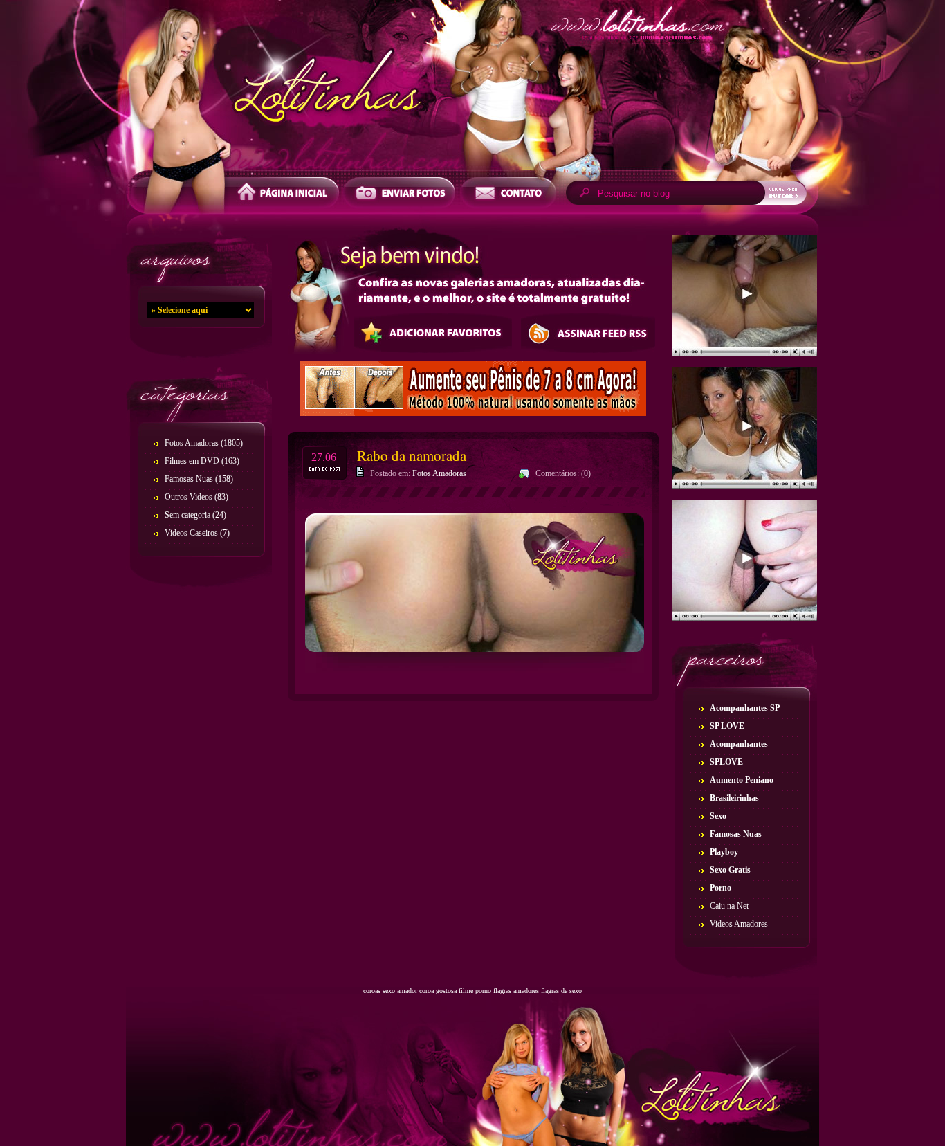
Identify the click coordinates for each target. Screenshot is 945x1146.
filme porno (475, 990)
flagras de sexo (561, 990)
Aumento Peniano (741, 780)
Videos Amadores (739, 924)
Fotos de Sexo (472, 88)
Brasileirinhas (734, 798)
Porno (720, 888)
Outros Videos (188, 497)
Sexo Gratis (730, 870)
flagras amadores (516, 990)
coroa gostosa (438, 990)
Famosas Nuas (189, 479)
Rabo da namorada (411, 455)
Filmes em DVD (192, 461)
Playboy (724, 852)
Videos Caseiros (191, 533)
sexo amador (400, 990)
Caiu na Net (729, 906)
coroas (371, 990)
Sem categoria (187, 515)
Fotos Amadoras (192, 443)
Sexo (718, 816)
